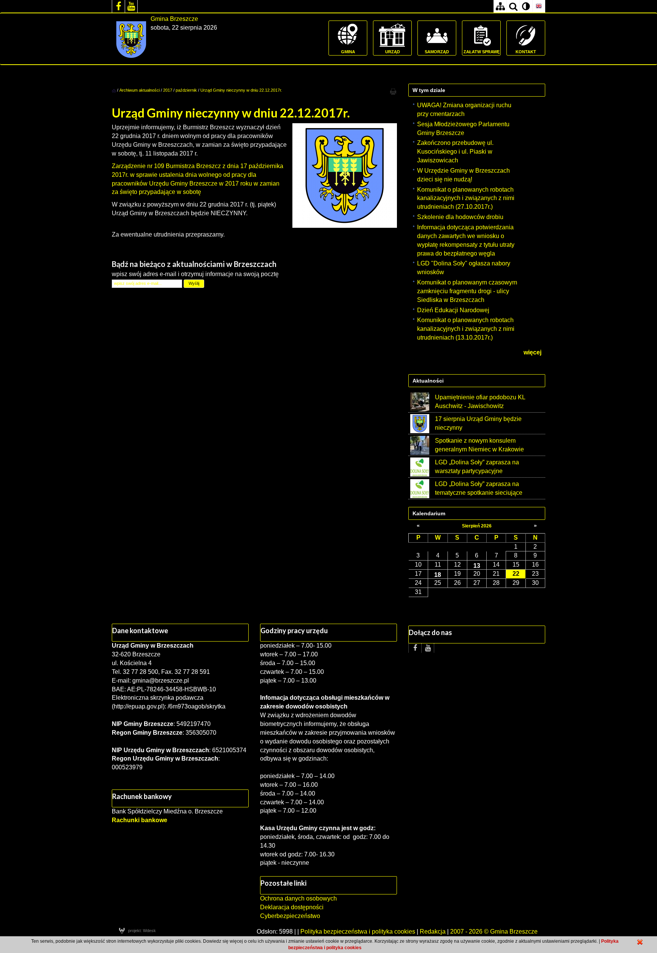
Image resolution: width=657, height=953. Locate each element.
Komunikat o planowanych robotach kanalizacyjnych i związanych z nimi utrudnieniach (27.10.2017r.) (465, 198)
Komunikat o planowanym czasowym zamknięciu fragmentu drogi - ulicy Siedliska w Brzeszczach (467, 291)
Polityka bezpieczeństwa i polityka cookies (357, 931)
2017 (167, 90)
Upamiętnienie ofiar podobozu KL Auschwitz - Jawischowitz (480, 401)
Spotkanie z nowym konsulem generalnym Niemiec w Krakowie (479, 445)
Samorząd (437, 51)
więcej (532, 352)
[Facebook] (118, 6)
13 (476, 565)
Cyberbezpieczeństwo (290, 916)
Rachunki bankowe (139, 820)
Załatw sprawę (481, 51)
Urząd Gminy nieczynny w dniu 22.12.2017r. (241, 90)
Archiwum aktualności (140, 90)
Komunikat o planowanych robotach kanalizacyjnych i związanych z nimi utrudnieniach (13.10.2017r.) (465, 329)
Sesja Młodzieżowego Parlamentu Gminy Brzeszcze (463, 128)
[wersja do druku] (393, 91)
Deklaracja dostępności (292, 907)
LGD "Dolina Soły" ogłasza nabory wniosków (463, 267)
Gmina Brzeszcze (174, 19)
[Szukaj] (512, 6)
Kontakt (526, 51)
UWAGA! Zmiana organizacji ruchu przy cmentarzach (464, 109)
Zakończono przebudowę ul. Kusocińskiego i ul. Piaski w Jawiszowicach (455, 152)
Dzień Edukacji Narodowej (453, 310)
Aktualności (428, 381)
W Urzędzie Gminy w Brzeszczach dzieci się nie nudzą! (463, 175)
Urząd (392, 51)
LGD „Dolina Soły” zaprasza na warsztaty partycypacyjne (477, 466)
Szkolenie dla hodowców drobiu (460, 217)
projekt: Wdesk (142, 930)
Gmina (348, 51)
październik (186, 90)
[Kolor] (525, 6)
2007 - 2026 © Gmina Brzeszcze (494, 931)
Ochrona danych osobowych (298, 898)
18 (437, 575)
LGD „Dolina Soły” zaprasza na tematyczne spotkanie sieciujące (478, 488)
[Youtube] (131, 6)
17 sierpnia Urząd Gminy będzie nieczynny (478, 423)
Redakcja (433, 931)
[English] (538, 6)
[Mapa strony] (500, 6)
